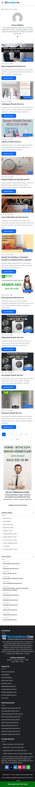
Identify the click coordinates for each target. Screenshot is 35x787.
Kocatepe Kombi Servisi (12, 375)
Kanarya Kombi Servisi (11, 413)
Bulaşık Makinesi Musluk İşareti (15, 179)
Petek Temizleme (8, 524)
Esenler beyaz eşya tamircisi (9, 722)
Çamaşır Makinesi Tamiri (10, 533)
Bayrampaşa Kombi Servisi (13, 66)
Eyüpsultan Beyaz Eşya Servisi (10, 719)
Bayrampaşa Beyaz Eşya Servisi (11, 717)
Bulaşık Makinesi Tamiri (9, 537)
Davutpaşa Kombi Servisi (12, 297)
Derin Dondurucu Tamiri (10, 540)
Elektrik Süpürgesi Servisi (8, 692)
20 (26, 434)
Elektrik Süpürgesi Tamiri (10, 543)
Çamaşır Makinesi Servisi (8, 689)
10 (21, 434)
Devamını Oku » (9, 78)
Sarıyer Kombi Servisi (11, 142)
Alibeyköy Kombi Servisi (12, 337)
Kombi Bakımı (7, 521)
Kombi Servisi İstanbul (8, 672)
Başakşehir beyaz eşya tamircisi (11, 708)
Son (17, 439)
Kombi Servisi (7, 518)
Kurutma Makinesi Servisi (9, 695)
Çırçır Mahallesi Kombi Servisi (14, 217)
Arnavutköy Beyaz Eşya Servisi (10, 728)
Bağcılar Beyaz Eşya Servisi (9, 725)
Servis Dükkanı (17, 25)
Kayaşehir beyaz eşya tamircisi (10, 734)
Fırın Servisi (4, 698)
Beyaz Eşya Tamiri (8, 527)
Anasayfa (5, 9)
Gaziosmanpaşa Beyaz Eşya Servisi (12, 714)
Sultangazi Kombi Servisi (12, 104)
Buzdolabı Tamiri (8, 530)
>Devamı (26, 653)
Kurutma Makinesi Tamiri (10, 549)
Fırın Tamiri (6, 546)
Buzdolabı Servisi (6, 683)
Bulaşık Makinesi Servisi (8, 686)
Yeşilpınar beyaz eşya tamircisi (10, 731)
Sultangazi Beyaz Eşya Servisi (10, 711)
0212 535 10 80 (19, 744)
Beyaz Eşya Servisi (7, 680)
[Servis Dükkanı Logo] (12, 2)
